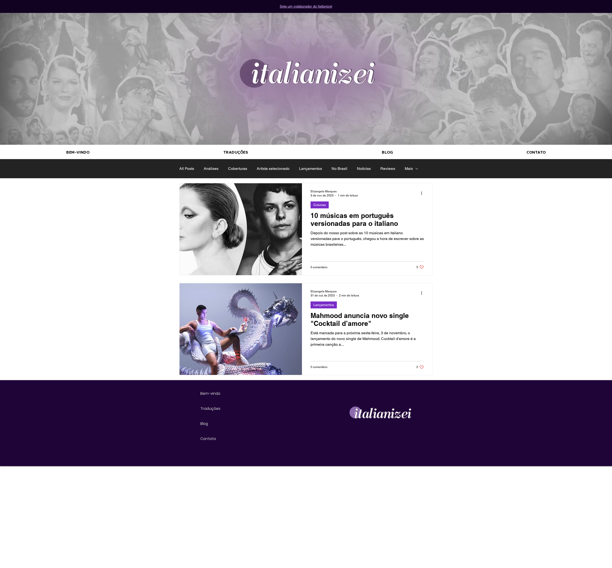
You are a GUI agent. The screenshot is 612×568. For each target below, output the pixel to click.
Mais (409, 168)
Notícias (364, 168)
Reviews (387, 168)
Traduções (210, 408)
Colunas (319, 205)
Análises (211, 168)
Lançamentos (310, 168)
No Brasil (339, 168)
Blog (204, 423)
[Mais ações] (423, 193)
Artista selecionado (273, 168)
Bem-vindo (210, 393)
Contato (208, 438)
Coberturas (237, 168)
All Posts (186, 168)
